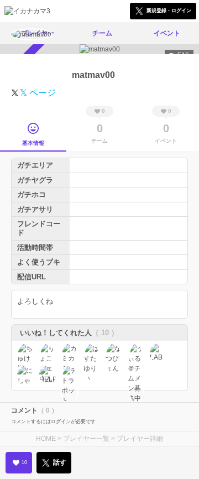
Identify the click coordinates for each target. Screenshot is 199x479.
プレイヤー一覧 (86, 438)
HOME (46, 438)
